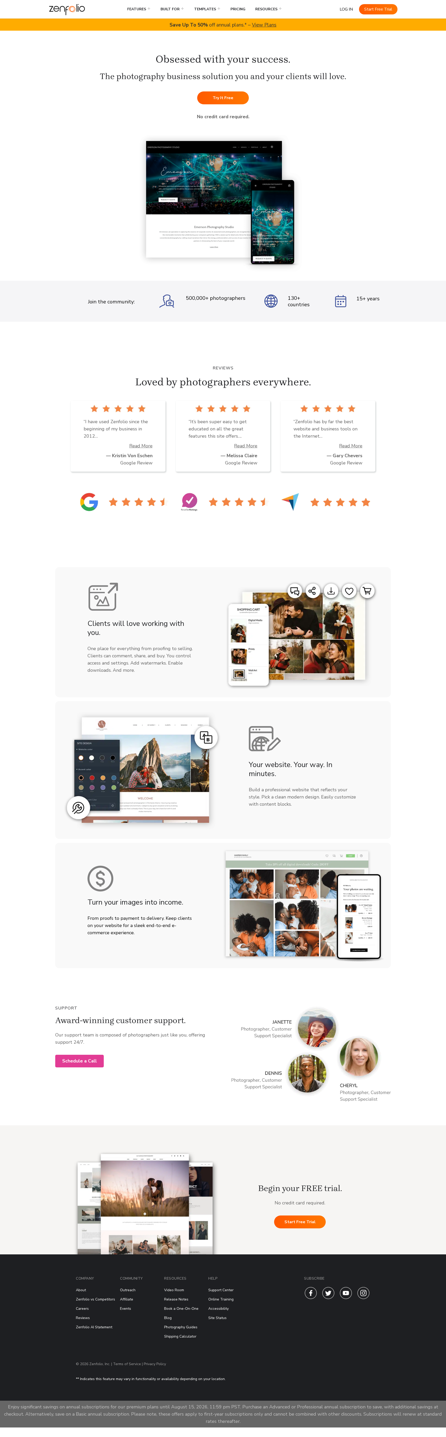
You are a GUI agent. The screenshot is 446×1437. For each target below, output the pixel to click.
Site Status (217, 1317)
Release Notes (176, 1299)
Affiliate (126, 1299)
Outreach (128, 1290)
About (81, 1290)
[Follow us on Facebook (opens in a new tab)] (311, 1298)
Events (125, 1308)
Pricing (237, 9)
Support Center (221, 1290)
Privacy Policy (155, 1364)
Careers (82, 1308)
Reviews (83, 1317)
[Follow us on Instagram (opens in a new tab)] (363, 1298)
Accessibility (218, 1308)
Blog (168, 1317)
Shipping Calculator (180, 1336)
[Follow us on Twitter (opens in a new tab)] (328, 1298)
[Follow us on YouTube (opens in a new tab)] (346, 1298)
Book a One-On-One (181, 1308)
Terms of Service (127, 1364)
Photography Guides (180, 1327)
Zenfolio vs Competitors (95, 1299)
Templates (205, 9)
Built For (170, 9)
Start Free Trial (378, 9)
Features (136, 9)
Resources (266, 9)
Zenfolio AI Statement (94, 1327)
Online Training (221, 1299)
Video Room (174, 1290)
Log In (346, 9)
